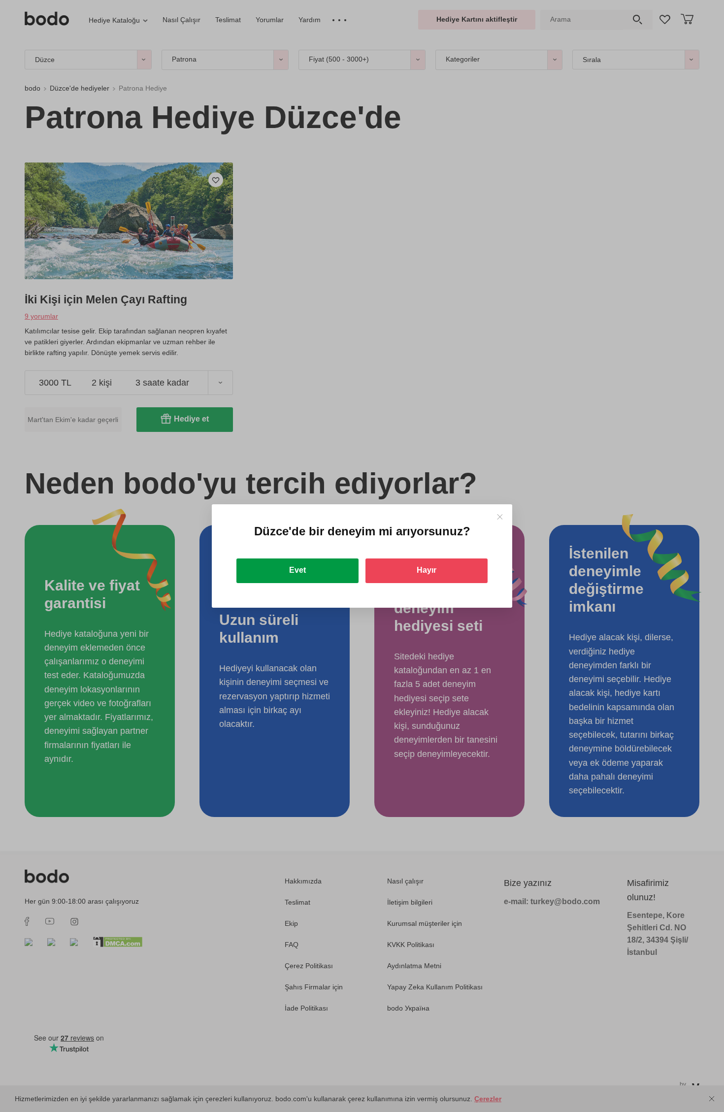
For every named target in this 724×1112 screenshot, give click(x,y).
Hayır (426, 570)
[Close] (499, 517)
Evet (297, 570)
